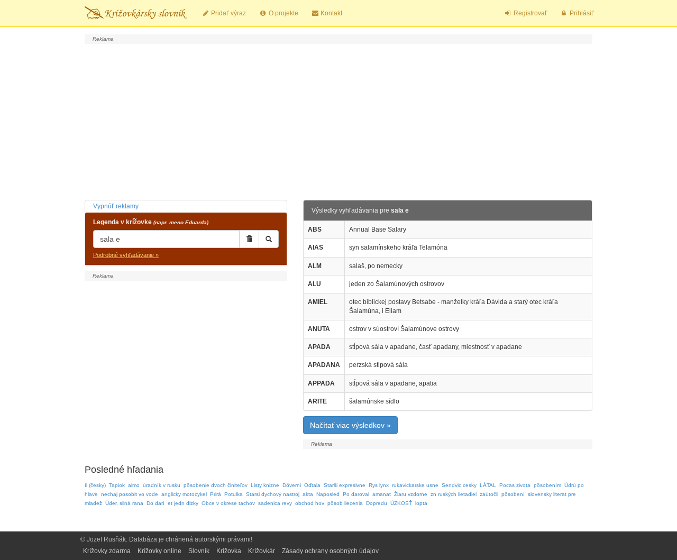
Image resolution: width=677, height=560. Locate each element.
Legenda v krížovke (150, 222)
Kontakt (330, 13)
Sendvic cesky (459, 485)
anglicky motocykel (184, 494)
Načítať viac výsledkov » (350, 425)
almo (134, 485)
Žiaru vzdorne (410, 494)
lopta (421, 503)
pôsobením (547, 485)
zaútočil (489, 494)
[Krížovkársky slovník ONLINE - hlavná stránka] (136, 13)
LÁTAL (488, 485)
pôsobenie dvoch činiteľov (216, 485)
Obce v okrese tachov (228, 503)
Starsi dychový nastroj (272, 494)
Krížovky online (159, 551)
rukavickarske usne (415, 485)
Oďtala (312, 485)
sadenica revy (275, 503)
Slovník (198, 551)
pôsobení (513, 494)
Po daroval (356, 494)
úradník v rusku (161, 485)
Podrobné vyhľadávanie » (126, 255)
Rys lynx (379, 485)
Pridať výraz (227, 13)
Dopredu (376, 503)
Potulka (233, 494)
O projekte (282, 13)
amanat (381, 494)
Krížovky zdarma (107, 551)
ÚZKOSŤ (401, 503)
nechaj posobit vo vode (129, 494)
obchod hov (309, 503)
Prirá (215, 494)
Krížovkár (261, 551)
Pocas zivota (514, 485)
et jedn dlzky (183, 503)
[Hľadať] (269, 239)
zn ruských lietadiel (454, 494)
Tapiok (117, 485)
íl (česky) (95, 485)
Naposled (328, 494)
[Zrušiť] (249, 239)
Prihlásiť (581, 13)
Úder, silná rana (124, 503)
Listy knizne (265, 485)
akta (308, 494)
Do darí (155, 503)
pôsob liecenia (345, 503)
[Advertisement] (338, 121)
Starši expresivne (344, 485)
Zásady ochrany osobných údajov (330, 551)
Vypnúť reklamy (116, 206)
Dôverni (291, 485)
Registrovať (529, 13)
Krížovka (228, 551)
